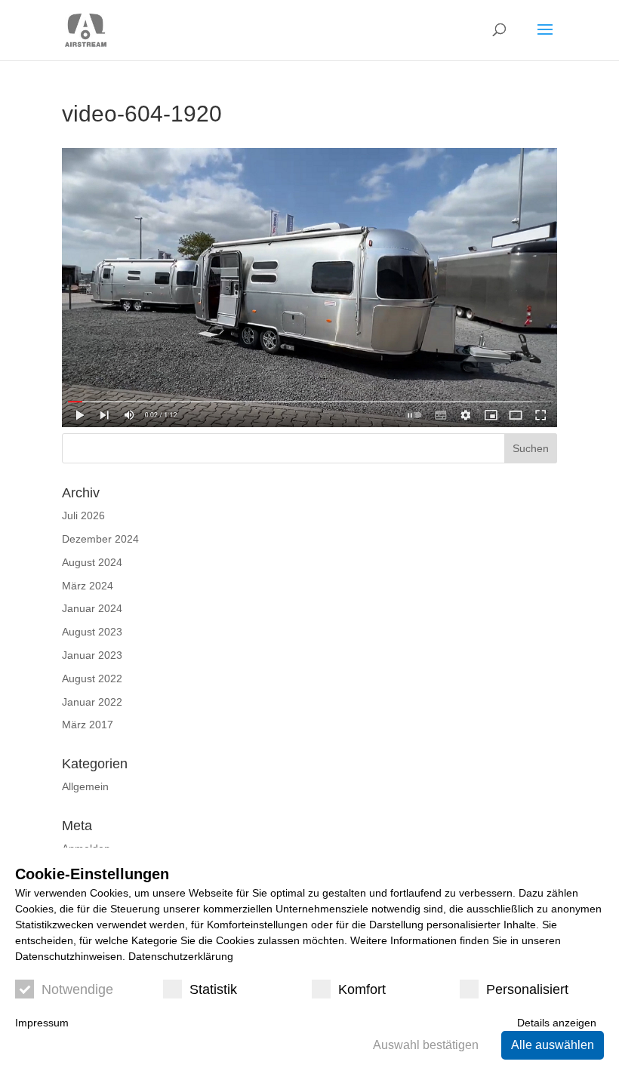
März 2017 (87, 724)
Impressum (42, 1023)
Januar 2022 (92, 702)
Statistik (213, 989)
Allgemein (85, 786)
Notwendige (77, 989)
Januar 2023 (92, 655)
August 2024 (92, 562)
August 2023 (92, 632)
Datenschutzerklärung (180, 956)
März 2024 (87, 586)
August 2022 (92, 678)
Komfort (362, 989)
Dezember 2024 (100, 539)
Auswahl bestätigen (426, 1044)
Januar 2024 (92, 608)
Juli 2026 (83, 515)
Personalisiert (527, 989)
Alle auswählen (552, 1044)
